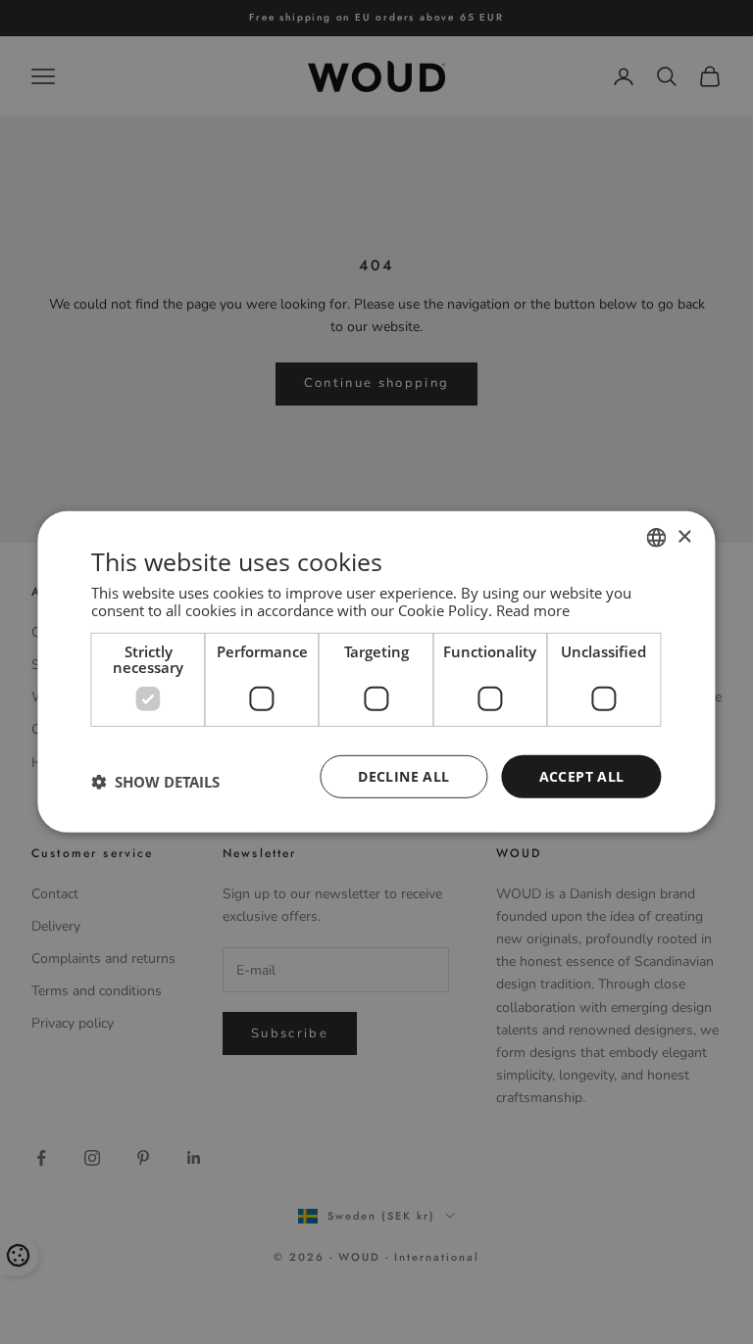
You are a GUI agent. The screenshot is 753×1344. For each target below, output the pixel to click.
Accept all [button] (582, 775)
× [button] (684, 536)
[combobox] (657, 538)
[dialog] (376, 672)
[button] (155, 781)
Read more (533, 609)
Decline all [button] (403, 775)
